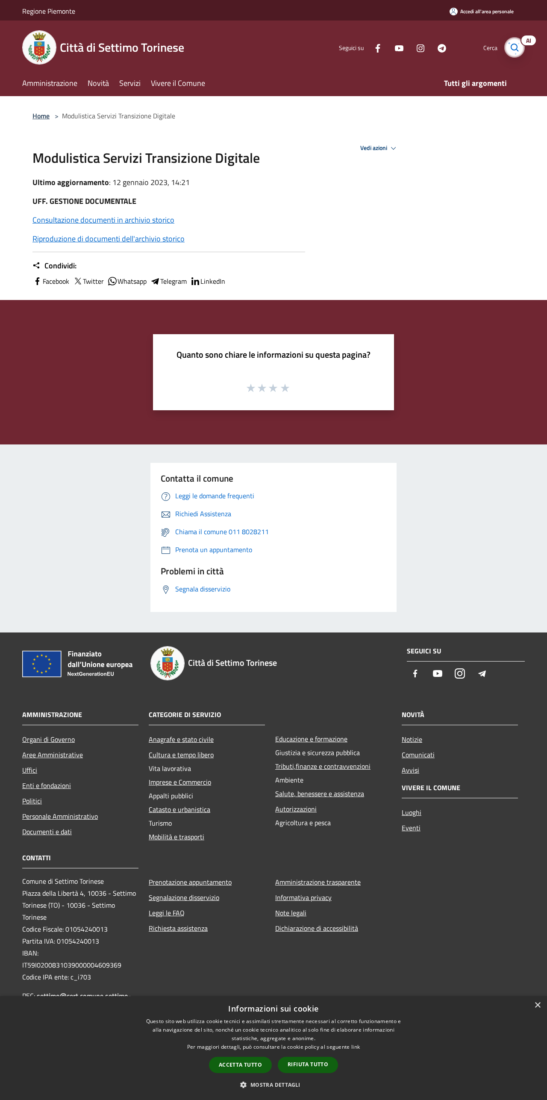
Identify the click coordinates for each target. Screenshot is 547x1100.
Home (41, 116)
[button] (273, 1084)
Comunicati (418, 755)
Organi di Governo (48, 739)
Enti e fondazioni (46, 785)
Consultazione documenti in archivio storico (103, 220)
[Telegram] (438, 47)
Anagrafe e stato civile (181, 739)
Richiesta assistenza (178, 928)
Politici (32, 801)
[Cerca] (514, 47)
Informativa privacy (303, 897)
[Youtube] (395, 47)
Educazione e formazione (311, 739)
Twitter (93, 281)
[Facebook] (374, 47)
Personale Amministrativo (60, 816)
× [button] (537, 1005)
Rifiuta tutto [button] (308, 1064)
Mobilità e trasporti (176, 837)
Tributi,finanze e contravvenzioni (323, 766)
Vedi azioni (374, 148)
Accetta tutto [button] (240, 1064)
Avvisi (410, 770)
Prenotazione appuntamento (190, 882)
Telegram (173, 281)
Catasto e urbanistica (179, 809)
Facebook (56, 281)
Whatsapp (132, 281)
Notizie (412, 739)
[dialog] (273, 1048)
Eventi (411, 828)
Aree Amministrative (52, 755)
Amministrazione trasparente (318, 882)
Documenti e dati (47, 831)
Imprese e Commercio (180, 782)
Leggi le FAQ (167, 913)
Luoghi (411, 812)
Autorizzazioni (296, 809)
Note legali (290, 913)
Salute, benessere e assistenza (319, 793)
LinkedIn (212, 281)
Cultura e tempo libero (181, 755)
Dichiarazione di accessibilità (316, 928)
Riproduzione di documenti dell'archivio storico (108, 238)
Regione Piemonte (48, 11)
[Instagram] (417, 47)
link (355, 1046)
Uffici (29, 770)
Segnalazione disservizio (184, 897)
